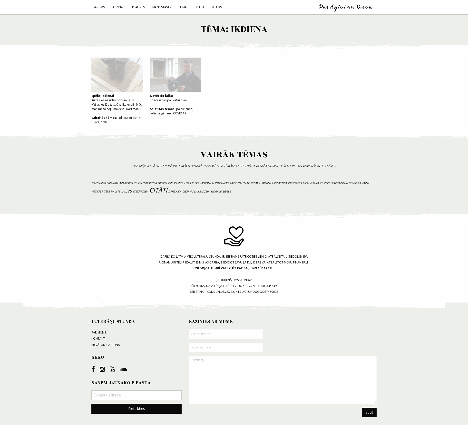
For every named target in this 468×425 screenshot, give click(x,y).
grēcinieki (98, 183)
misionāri (207, 183)
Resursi (217, 7)
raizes (178, 183)
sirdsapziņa (339, 183)
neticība (97, 191)
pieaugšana (310, 183)
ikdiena (123, 118)
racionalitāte (239, 183)
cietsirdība (140, 191)
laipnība (112, 183)
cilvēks (325, 183)
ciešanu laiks (191, 191)
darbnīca (174, 191)
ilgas (187, 183)
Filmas (183, 7)
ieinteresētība (147, 183)
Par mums (98, 332)
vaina (365, 183)
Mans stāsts (161, 7)
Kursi (200, 7)
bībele (226, 191)
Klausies (138, 7)
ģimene (166, 113)
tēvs (107, 191)
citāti (103, 122)
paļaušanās (184, 109)
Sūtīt (369, 412)
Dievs (95, 122)
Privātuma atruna (105, 345)
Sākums (99, 7)
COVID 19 (179, 113)
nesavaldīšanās (261, 183)
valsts (115, 191)
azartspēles (127, 183)
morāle (215, 191)
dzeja (205, 191)
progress (295, 183)
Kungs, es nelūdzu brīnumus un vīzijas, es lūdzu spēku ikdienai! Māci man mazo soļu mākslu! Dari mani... (116, 102)
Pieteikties (136, 408)
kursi (195, 183)
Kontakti (98, 338)
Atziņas (118, 7)
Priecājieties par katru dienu (169, 98)
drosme (134, 118)
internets (221, 183)
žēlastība (280, 183)
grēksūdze (165, 183)
